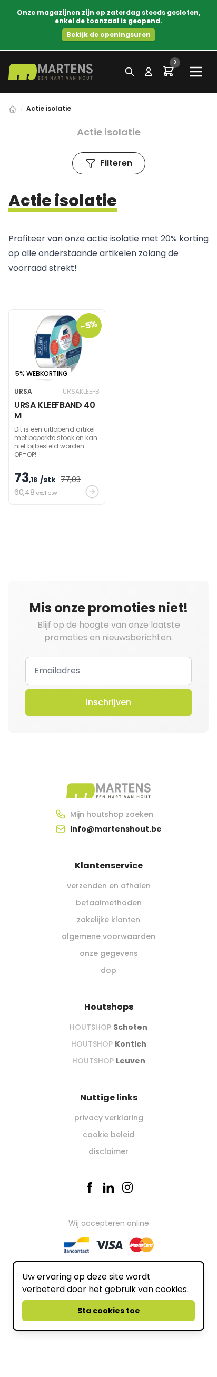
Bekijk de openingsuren (108, 34)
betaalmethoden (109, 902)
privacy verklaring (108, 1117)
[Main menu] (196, 71)
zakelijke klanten (108, 919)
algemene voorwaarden (108, 936)
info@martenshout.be (116, 829)
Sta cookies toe (108, 1310)
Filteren (116, 163)
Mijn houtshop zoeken (111, 814)
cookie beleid (108, 1134)
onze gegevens (109, 953)
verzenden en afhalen (109, 886)
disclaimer (108, 1151)
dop (108, 970)
